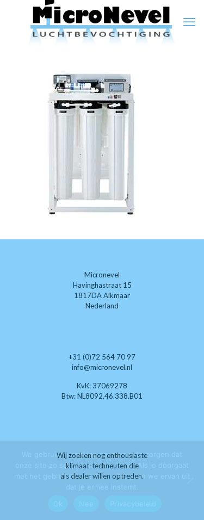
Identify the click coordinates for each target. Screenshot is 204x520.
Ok (58, 503)
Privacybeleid (133, 503)
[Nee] (190, 480)
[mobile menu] (189, 22)
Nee (86, 503)
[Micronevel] (102, 24)
